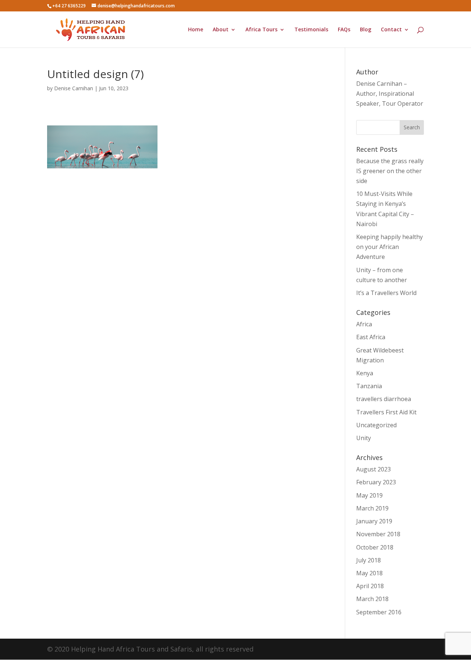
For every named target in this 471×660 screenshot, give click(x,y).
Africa (364, 324)
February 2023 (376, 482)
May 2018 (369, 573)
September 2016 (378, 612)
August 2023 (373, 469)
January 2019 (374, 521)
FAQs (344, 30)
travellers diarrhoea (383, 399)
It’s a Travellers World (386, 293)
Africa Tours (261, 30)
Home (195, 30)
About (221, 30)
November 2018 (378, 534)
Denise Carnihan (73, 88)
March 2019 (372, 508)
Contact (391, 30)
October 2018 (374, 547)
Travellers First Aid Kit (386, 412)
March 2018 (372, 599)
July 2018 (368, 560)
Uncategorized (376, 425)
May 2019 (369, 495)
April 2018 (370, 586)
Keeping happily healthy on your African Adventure (389, 247)
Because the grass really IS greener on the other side (390, 171)
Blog (365, 30)
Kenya (364, 373)
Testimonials (311, 30)
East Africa (370, 337)
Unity (363, 438)
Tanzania (369, 386)
